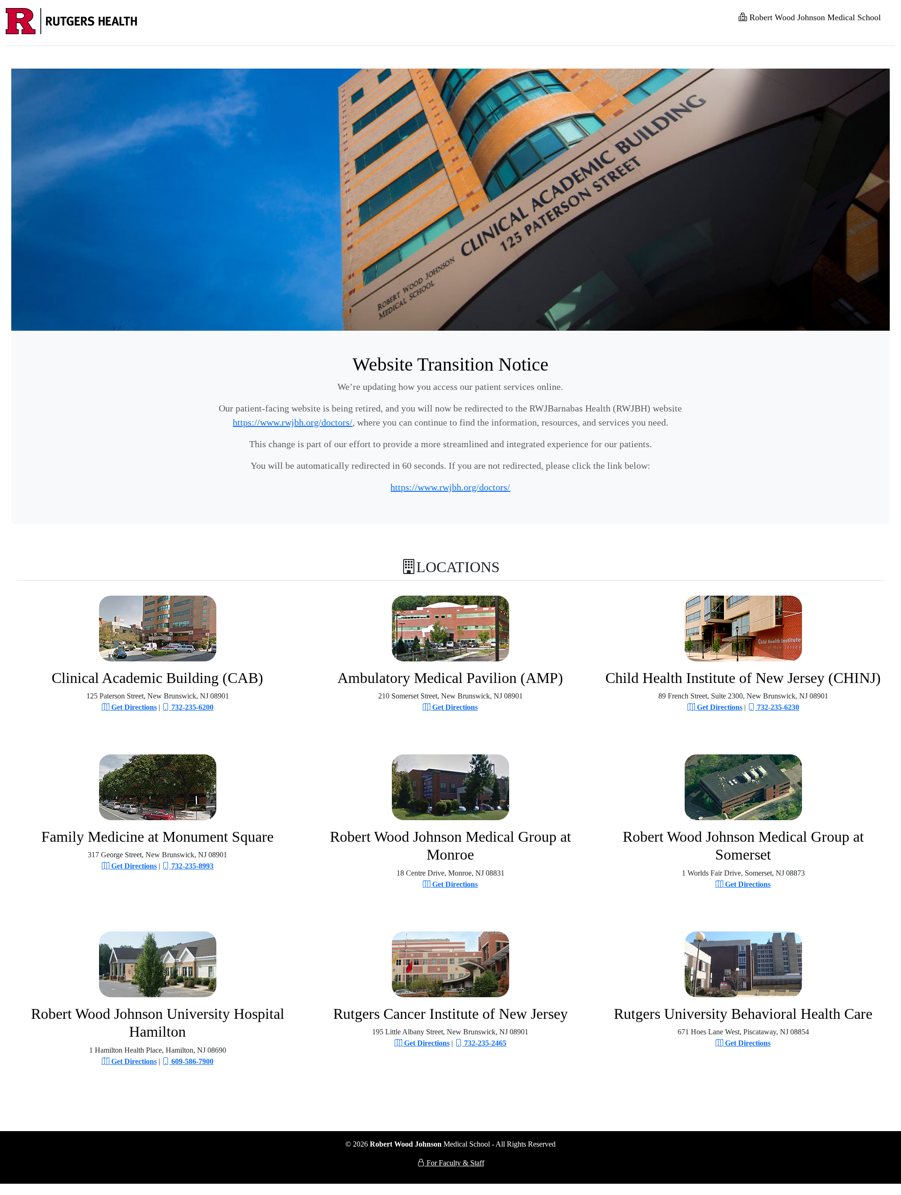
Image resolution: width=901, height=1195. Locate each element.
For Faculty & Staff (454, 1163)
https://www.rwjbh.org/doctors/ (292, 422)
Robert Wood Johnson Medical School (814, 17)
